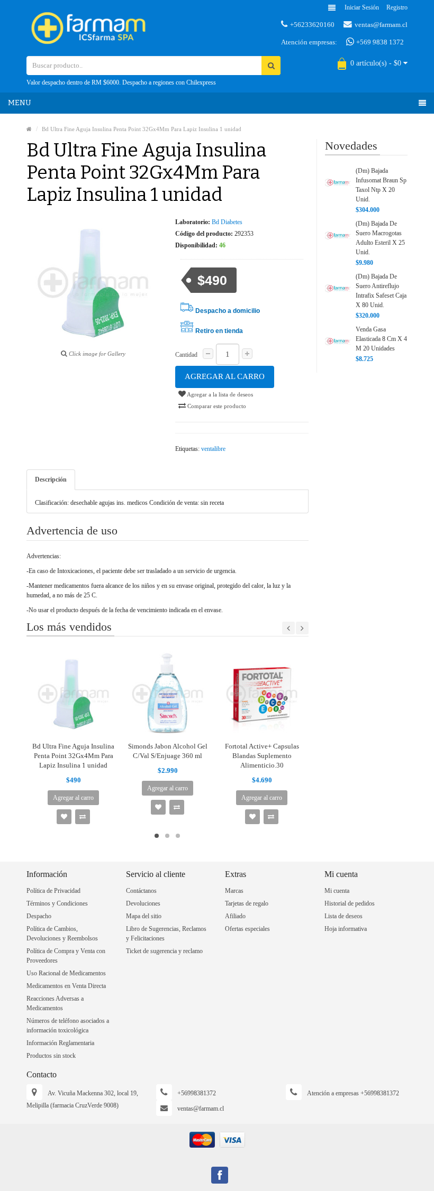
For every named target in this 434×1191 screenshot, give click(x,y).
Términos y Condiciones (57, 903)
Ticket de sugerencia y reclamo (164, 951)
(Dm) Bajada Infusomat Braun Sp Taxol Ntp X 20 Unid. (381, 185)
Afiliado (235, 916)
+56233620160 (312, 25)
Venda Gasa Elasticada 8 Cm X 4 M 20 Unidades (381, 339)
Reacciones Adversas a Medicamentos (55, 1003)
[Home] (29, 129)
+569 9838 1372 (379, 42)
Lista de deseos (343, 916)
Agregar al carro (225, 376)
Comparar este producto (216, 406)
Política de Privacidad (53, 890)
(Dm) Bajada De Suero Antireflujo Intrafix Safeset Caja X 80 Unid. (381, 291)
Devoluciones (143, 903)
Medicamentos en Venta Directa (66, 986)
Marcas (234, 890)
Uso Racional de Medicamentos (66, 973)
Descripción (51, 479)
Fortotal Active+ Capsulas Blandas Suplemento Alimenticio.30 (262, 755)
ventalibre (213, 449)
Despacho (38, 916)
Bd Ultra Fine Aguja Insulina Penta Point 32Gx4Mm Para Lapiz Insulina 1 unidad (141, 129)
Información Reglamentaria (60, 1043)
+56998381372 (196, 1093)
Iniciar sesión (362, 7)
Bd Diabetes (227, 222)
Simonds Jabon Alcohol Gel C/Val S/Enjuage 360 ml (167, 751)
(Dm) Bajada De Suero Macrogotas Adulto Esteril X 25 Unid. (380, 238)
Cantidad (186, 354)
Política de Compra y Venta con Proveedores (65, 955)
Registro (397, 7)
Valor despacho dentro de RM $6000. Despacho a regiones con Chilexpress (121, 82)
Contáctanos (141, 890)
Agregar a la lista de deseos (219, 394)
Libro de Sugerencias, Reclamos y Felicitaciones (166, 933)
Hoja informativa (345, 929)
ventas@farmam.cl (381, 25)
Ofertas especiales (247, 929)
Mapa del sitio (143, 916)
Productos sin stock (51, 1055)
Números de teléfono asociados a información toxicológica (67, 1025)
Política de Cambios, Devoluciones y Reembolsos (62, 933)
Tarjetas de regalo (246, 903)
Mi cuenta (336, 890)
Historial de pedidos (349, 903)
